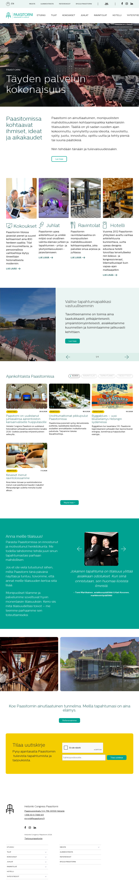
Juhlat (85, 15)
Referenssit (64, 4)
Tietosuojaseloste (33, 839)
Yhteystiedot (13, 876)
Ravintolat (100, 15)
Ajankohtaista (47, 4)
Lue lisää (59, 159)
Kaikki (75, 376)
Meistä (32, 4)
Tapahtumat (107, 376)
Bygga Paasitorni (84, 4)
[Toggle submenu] (45, 852)
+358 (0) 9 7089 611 (34, 815)
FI (8, 4)
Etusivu (41, 15)
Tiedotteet (124, 376)
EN (12, 4)
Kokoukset (68, 15)
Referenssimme (69, 721)
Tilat (54, 15)
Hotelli (117, 15)
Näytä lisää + (69, 503)
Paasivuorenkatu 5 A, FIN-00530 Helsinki (44, 811)
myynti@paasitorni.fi (34, 819)
